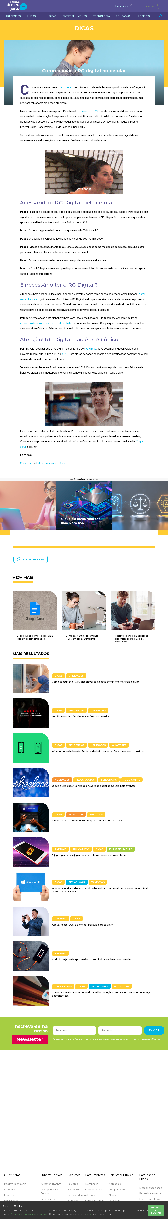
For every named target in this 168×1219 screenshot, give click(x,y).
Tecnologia (76, 882)
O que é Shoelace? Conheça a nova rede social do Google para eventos (94, 785)
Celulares (72, 1183)
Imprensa (9, 1195)
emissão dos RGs (88, 111)
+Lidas (31, 16)
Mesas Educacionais (150, 1187)
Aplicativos (81, 849)
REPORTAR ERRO (33, 559)
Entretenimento (121, 849)
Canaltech (26, 463)
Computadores (76, 1195)
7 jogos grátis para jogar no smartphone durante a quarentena (89, 855)
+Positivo (143, 16)
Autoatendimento (51, 1183)
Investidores (11, 1200)
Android (61, 849)
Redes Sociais (85, 779)
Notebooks (73, 1189)
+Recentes (13, 16)
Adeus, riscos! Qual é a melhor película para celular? (82, 924)
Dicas (84, 28)
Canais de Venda (94, 1200)
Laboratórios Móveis (150, 1199)
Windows (96, 814)
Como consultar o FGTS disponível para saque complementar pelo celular (95, 681)
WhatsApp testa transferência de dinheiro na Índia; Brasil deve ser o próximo (98, 751)
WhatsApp (119, 745)
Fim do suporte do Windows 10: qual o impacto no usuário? (87, 820)
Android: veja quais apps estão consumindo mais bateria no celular (91, 959)
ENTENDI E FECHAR (156, 1210)
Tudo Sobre (131, 779)
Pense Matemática (150, 1193)
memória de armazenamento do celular (46, 323)
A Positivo (10, 1189)
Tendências (76, 710)
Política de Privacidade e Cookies (29, 1213)
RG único (90, 348)
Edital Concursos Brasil (51, 463)
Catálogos (114, 1200)
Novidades (62, 779)
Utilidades (76, 675)
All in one (72, 1200)
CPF (65, 354)
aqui (89, 1213)
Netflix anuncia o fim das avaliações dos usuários (81, 716)
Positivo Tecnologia (15, 1183)
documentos (66, 87)
